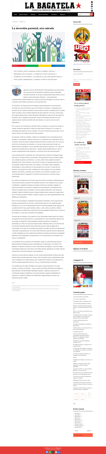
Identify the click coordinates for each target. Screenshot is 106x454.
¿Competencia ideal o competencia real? (82, 301)
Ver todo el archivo (78, 435)
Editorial (33, 14)
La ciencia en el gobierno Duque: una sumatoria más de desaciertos (81, 354)
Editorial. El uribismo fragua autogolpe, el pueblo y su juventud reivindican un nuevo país (82, 307)
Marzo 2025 (77, 419)
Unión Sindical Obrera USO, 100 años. (82, 64)
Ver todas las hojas (79, 162)
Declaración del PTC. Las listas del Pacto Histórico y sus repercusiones (82, 369)
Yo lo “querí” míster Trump (79, 299)
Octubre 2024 (78, 427)
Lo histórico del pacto (78, 331)
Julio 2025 (77, 413)
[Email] (56, 452)
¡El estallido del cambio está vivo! (80, 143)
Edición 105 (77, 176)
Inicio (15, 14)
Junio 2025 (77, 415)
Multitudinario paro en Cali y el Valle (81, 380)
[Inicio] (53, 6)
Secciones (54, 14)
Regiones (62, 14)
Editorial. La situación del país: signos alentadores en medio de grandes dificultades (81, 365)
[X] (53, 452)
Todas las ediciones (78, 242)
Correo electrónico (77, 74)
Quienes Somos (23, 14)
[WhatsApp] (50, 452)
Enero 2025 (77, 422)
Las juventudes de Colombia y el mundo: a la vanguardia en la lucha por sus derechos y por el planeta (82, 350)
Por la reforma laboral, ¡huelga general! (81, 104)
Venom (74, 357)
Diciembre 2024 (78, 424)
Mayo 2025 (77, 416)
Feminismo (15, 21)
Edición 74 (22, 21)
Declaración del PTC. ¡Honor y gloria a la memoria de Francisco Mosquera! (82, 388)
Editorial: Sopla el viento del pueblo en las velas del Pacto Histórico (82, 328)
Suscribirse (76, 84)
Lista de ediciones (43, 14)
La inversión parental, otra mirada (80, 296)
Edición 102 (77, 220)
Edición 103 (77, 198)
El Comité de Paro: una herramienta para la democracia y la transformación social (83, 373)
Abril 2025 (77, 418)
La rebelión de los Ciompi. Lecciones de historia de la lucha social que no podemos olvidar (82, 384)
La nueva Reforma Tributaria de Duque (82, 303)
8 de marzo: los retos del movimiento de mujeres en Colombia (82, 377)
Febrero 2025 (78, 421)
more (74, 403)
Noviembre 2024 (78, 425)
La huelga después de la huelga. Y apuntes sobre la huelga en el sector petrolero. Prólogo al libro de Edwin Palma (83, 316)
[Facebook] (47, 452)
